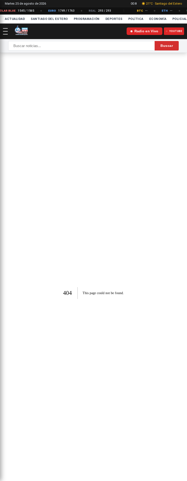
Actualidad (15, 19)
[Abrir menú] (5, 31)
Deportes (113, 19)
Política (135, 19)
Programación (87, 19)
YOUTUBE (175, 31)
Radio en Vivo (146, 31)
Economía (158, 19)
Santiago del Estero (49, 19)
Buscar (166, 46)
